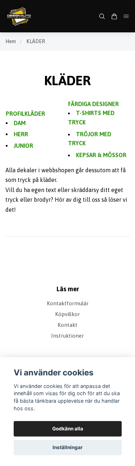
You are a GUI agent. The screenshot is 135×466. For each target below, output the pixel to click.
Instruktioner (67, 336)
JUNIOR (23, 145)
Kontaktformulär (68, 303)
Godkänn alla (67, 428)
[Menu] (126, 16)
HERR (21, 134)
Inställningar (68, 447)
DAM (20, 123)
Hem (10, 41)
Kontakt (67, 325)
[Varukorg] (114, 16)
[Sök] (102, 16)
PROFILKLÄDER (25, 113)
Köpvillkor (67, 314)
